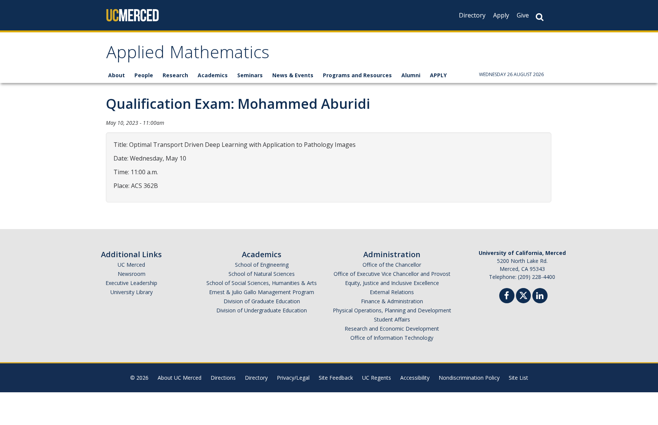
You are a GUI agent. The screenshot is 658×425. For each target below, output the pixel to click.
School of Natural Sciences (261, 273)
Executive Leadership (131, 283)
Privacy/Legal (293, 377)
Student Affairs (392, 319)
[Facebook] (507, 296)
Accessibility (415, 377)
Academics (213, 75)
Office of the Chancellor (392, 264)
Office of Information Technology (391, 337)
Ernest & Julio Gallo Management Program (261, 292)
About (116, 75)
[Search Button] (540, 17)
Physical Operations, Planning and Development (392, 310)
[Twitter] (523, 295)
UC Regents (376, 377)
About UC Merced (179, 377)
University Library (131, 292)
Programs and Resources (357, 75)
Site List (518, 377)
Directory (472, 15)
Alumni (410, 75)
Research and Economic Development (392, 328)
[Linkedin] (540, 296)
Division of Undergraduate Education (261, 310)
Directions (223, 377)
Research (175, 75)
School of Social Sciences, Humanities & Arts (261, 283)
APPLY (438, 75)
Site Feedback (336, 377)
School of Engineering (262, 264)
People (143, 75)
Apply (501, 15)
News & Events (292, 75)
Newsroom (131, 273)
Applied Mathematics (187, 54)
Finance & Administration (392, 301)
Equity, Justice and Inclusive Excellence (392, 283)
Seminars (250, 75)
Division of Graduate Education (262, 301)
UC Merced (131, 264)
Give (523, 15)
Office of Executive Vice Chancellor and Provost (392, 273)
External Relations (392, 292)
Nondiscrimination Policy (469, 377)
